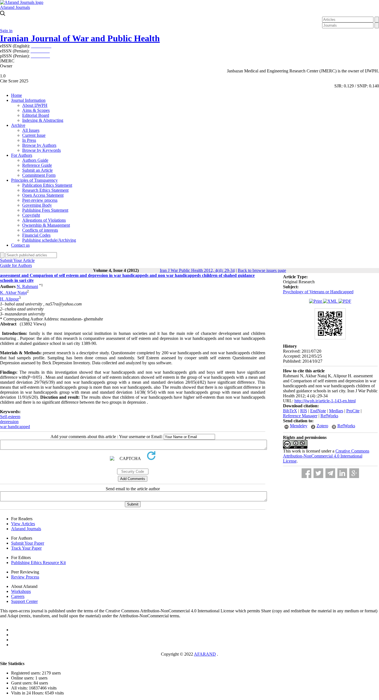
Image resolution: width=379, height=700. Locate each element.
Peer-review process (39, 200)
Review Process (25, 577)
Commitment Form (38, 175)
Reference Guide (37, 165)
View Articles (23, 523)
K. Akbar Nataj (13, 292)
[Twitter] (318, 473)
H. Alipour (9, 299)
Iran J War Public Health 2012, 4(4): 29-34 (197, 270)
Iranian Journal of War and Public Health (80, 38)
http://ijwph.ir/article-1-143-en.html (325, 400)
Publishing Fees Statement (45, 210)
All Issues (30, 130)
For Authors (21, 155)
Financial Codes (36, 235)
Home (16, 95)
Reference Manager (300, 415)
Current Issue (34, 135)
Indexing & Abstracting (42, 120)
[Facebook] (306, 473)
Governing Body (37, 205)
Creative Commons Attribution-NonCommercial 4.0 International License (326, 456)
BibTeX (290, 410)
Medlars (336, 410)
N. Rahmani (27, 286)
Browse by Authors (39, 145)
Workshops (21, 591)
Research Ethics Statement (45, 190)
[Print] (316, 301)
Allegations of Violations (44, 220)
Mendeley (298, 425)
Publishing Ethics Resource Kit (38, 562)
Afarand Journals (15, 7)
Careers (17, 596)
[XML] (330, 301)
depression (9, 421)
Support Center (24, 601)
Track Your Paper (26, 548)
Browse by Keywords (41, 150)
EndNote (318, 410)
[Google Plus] (354, 473)
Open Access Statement (43, 195)
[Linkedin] (342, 473)
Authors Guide (35, 160)
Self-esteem (10, 416)
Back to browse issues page (262, 270)
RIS (303, 410)
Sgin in (6, 30)
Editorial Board (35, 115)
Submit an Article (37, 170)
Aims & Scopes (36, 110)
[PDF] (344, 301)
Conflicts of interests (40, 230)
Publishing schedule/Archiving (49, 240)
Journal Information (28, 100)
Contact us (20, 245)
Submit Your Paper (27, 543)
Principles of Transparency (34, 180)
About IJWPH (34, 105)
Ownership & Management (46, 225)
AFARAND (205, 654)
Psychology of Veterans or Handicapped (318, 291)
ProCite (353, 410)
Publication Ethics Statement (47, 185)
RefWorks (329, 415)
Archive (18, 125)
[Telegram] (330, 473)
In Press (29, 140)
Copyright (31, 215)
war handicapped (15, 426)
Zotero (322, 425)
